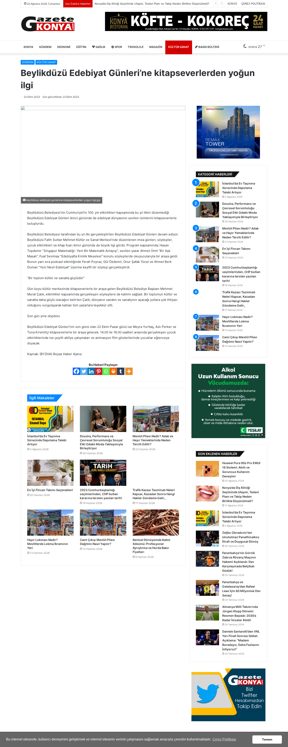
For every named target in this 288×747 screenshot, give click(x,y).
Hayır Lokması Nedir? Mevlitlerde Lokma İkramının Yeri (47, 544)
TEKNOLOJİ (135, 47)
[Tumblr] (120, 371)
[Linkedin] (91, 371)
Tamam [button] (267, 739)
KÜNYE (232, 3)
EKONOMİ (63, 47)
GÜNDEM (45, 47)
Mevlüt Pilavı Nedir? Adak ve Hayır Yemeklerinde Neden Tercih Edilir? (153, 440)
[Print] (113, 371)
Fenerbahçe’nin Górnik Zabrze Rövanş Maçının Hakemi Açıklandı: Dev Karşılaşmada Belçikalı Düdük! (239, 561)
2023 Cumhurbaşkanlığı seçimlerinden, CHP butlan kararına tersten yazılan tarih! (101, 494)
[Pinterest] (98, 371)
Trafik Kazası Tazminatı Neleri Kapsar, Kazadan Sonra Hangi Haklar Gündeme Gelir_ (154, 494)
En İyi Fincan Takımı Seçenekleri (50, 490)
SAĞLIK (100, 47)
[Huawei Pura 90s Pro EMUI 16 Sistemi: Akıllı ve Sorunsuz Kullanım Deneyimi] (207, 469)
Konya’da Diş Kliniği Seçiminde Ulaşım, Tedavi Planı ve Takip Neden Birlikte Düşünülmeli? (152, 3)
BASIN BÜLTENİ (208, 47)
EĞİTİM (81, 47)
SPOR (118, 47)
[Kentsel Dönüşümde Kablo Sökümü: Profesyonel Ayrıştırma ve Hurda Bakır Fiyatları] (156, 522)
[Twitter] (83, 371)
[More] (128, 371)
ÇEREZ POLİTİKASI (253, 3)
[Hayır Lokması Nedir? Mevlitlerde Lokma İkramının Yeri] (50, 522)
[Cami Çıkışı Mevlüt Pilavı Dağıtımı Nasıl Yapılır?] (103, 522)
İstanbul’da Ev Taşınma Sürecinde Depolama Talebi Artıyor (46, 440)
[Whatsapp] (106, 371)
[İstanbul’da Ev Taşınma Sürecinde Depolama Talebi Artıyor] (50, 419)
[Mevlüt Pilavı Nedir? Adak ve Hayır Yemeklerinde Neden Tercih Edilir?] (156, 419)
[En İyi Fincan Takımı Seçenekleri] (50, 473)
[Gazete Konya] (47, 24)
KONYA (28, 47)
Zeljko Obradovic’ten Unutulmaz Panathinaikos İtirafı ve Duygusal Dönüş (240, 537)
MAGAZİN (155, 47)
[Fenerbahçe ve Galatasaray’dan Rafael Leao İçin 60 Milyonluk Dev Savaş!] (207, 588)
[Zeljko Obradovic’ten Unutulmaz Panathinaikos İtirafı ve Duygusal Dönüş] (207, 538)
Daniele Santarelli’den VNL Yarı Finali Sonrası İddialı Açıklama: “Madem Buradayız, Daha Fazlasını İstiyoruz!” (241, 640)
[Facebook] (76, 371)
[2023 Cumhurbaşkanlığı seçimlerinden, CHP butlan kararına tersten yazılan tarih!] (103, 473)
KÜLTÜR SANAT (178, 47)
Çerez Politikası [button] (224, 739)
